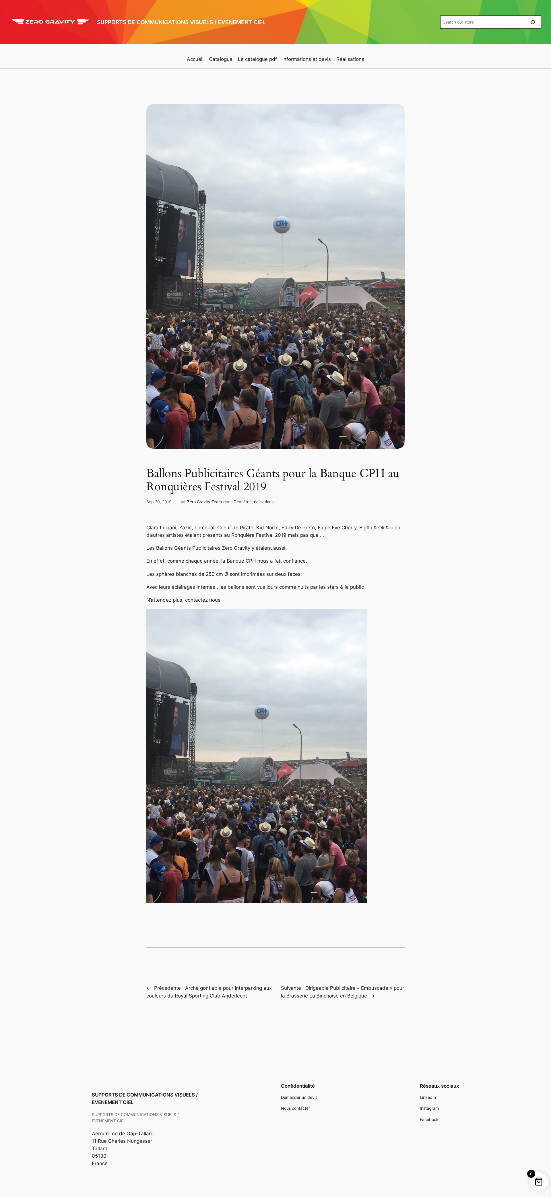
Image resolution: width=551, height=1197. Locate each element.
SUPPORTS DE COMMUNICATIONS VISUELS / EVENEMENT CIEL (181, 22)
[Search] (533, 22)
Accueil (195, 59)
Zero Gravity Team (204, 501)
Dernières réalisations (253, 501)
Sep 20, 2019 (159, 501)
